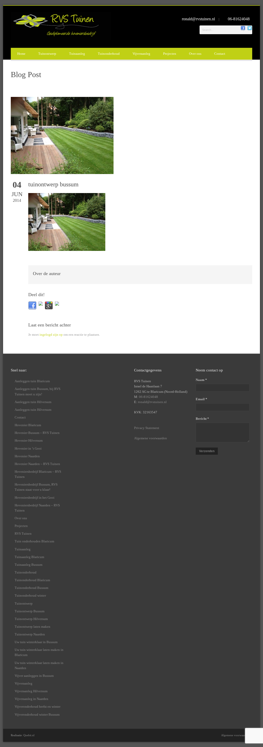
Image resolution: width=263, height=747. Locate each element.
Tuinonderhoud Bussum (31, 588)
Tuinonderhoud (109, 54)
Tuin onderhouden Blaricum (34, 541)
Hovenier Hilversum (29, 440)
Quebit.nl (28, 735)
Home (21, 54)
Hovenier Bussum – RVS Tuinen (37, 433)
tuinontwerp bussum (53, 184)
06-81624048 (239, 19)
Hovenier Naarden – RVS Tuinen (37, 464)
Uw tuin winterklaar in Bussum (36, 642)
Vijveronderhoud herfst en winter (37, 706)
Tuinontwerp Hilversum (31, 619)
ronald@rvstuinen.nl (199, 19)
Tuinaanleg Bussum (28, 565)
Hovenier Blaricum (28, 425)
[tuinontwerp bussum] (131, 135)
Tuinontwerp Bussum (29, 611)
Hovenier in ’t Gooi (28, 448)
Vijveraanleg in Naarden (31, 699)
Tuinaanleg (77, 54)
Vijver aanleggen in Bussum (34, 676)
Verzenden (206, 451)
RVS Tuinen (23, 533)
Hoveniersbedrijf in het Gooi (34, 497)
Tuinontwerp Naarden (30, 634)
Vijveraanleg (141, 54)
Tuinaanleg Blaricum (29, 557)
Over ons (195, 54)
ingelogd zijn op (51, 334)
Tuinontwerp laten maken (32, 626)
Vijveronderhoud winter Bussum (37, 714)
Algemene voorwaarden (150, 438)
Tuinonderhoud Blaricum (32, 580)
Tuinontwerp (47, 54)
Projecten (169, 54)
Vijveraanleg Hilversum (31, 691)
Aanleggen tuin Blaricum (32, 381)
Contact (219, 54)
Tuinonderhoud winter (30, 595)
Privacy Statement (146, 428)
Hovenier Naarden (27, 456)
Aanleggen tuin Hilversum (33, 402)
